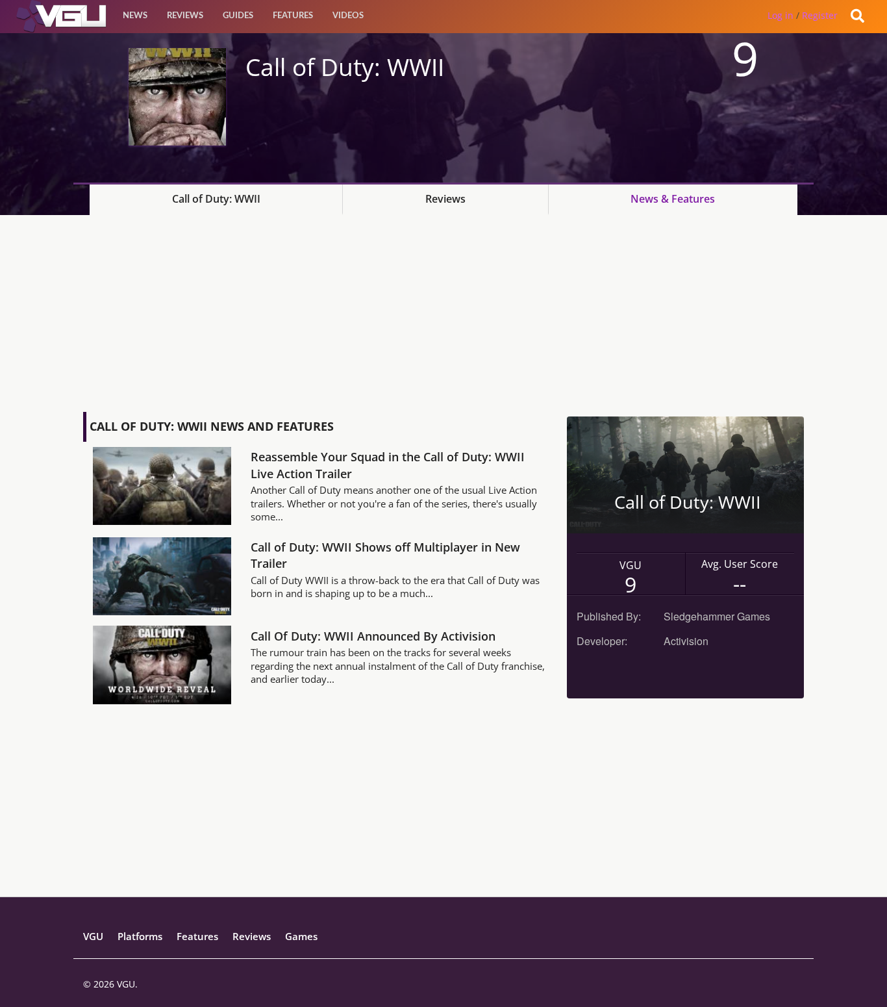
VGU (93, 936)
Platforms (140, 936)
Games (301, 936)
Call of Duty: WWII (216, 199)
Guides (238, 16)
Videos (348, 16)
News (135, 16)
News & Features (673, 199)
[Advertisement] (443, 312)
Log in (780, 15)
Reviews (185, 16)
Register (820, 15)
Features (293, 16)
